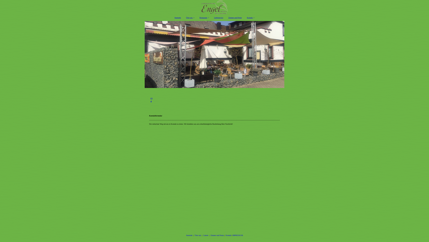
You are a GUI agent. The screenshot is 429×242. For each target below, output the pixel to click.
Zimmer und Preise (235, 18)
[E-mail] (151, 99)
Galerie (205, 235)
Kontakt (250, 18)
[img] (214, 7)
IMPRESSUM (237, 235)
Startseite (178, 18)
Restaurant (203, 18)
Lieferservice (218, 18)
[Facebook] (151, 102)
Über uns (189, 18)
